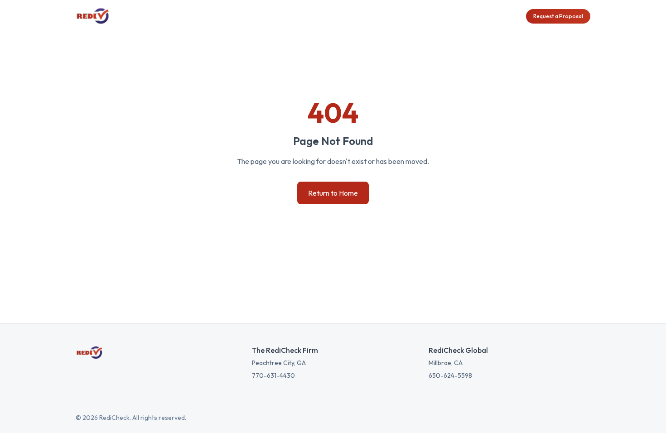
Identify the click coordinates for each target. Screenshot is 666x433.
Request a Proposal (558, 16)
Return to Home (333, 192)
